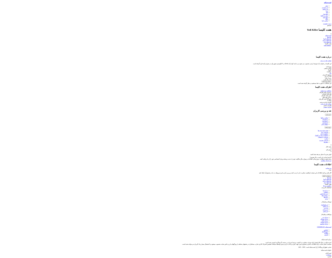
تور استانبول (324, 205)
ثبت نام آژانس (324, 194)
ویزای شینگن (324, 219)
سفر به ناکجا (324, 15)
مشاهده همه (327, 45)
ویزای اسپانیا (324, 222)
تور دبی (326, 208)
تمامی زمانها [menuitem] (324, 118)
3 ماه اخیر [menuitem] (325, 121)
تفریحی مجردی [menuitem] (323, 140)
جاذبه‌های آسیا (327, 39)
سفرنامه (325, 17)
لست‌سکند (327, 2)
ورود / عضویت (327, 23)
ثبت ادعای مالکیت (326, 160)
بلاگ (326, 19)
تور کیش (325, 211)
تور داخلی (325, 9)
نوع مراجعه (328, 127)
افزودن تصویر (327, 107)
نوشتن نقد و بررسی (325, 60)
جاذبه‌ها (329, 37)
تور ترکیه (325, 209)
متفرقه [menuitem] (326, 142)
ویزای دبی (325, 217)
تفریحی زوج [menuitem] (324, 132)
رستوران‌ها (325, 195)
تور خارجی (325, 7)
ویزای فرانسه (324, 224)
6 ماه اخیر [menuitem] (325, 122)
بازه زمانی (328, 114)
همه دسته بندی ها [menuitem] (323, 130)
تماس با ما (325, 20)
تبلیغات (326, 192)
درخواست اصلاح (327, 176)
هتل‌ (327, 12)
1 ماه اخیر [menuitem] (325, 119)
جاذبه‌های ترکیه (327, 40)
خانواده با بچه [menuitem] (324, 134)
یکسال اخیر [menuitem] (324, 124)
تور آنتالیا (325, 206)
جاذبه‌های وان (327, 42)
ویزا (327, 11)
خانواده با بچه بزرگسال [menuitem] (321, 135)
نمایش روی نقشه (326, 81)
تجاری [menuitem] (326, 138)
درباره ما (325, 190)
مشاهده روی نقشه (326, 90)
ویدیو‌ (326, 198)
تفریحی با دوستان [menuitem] (323, 137)
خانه (326, 6)
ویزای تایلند (325, 220)
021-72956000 (321, 227)
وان (330, 73)
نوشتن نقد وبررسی (326, 104)
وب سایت (328, 168)
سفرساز (325, 14)
